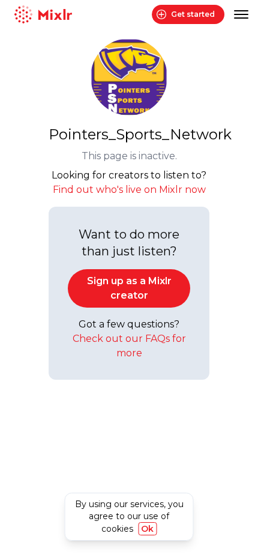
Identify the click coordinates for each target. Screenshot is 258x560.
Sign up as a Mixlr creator (129, 288)
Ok (147, 528)
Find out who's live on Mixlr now (129, 189)
